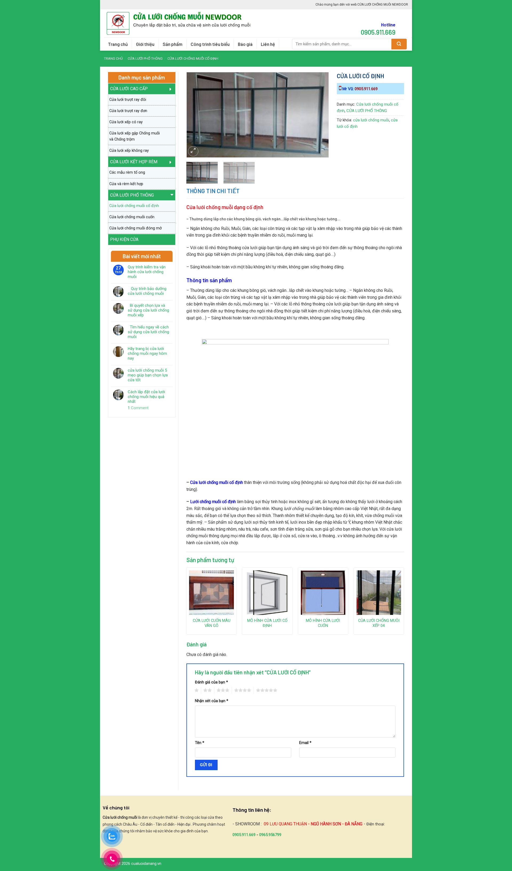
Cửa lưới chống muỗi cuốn (131, 217)
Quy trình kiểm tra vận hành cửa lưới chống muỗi (147, 272)
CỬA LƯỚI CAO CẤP (129, 88)
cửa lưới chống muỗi (371, 120)
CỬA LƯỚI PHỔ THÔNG (145, 59)
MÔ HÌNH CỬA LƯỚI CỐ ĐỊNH (267, 623)
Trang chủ (118, 44)
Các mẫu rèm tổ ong (127, 172)
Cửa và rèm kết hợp (126, 184)
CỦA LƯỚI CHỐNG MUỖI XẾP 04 (378, 623)
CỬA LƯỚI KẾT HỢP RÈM (133, 161)
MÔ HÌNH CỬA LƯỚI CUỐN (323, 623)
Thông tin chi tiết (213, 190)
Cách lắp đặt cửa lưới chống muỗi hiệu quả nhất (146, 396)
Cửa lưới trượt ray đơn (128, 111)
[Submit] (399, 44)
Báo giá (245, 44)
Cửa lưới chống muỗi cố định (192, 59)
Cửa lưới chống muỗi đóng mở (135, 228)
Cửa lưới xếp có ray (126, 122)
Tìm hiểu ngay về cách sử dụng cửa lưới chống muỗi (148, 332)
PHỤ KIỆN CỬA (124, 239)
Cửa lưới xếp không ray (129, 150)
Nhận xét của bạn (211, 701)
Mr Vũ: (359, 88)
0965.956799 (270, 834)
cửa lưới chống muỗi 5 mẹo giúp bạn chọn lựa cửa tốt (148, 375)
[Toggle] (172, 88)
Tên (199, 743)
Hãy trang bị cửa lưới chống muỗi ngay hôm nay (147, 353)
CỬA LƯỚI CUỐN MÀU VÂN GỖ (211, 623)
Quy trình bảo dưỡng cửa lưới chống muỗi (147, 291)
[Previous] (196, 108)
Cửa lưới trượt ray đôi (127, 99)
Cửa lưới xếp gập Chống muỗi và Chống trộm (134, 136)
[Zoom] (193, 151)
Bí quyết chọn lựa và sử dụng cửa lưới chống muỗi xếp (148, 310)
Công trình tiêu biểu (210, 44)
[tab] (213, 191)
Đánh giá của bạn (211, 682)
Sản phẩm (172, 44)
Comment (138, 407)
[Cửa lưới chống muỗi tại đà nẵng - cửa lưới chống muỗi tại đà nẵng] (180, 23)
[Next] (319, 108)
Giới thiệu (145, 44)
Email (305, 743)
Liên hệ (268, 44)
